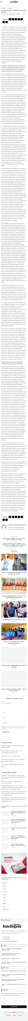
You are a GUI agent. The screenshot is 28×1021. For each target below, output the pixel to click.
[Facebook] (10, 1019)
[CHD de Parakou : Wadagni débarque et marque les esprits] (14, 655)
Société (4, 903)
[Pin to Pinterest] (19, 19)
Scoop (4, 900)
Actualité (5, 883)
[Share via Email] (6, 22)
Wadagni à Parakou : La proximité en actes (14, 619)
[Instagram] (14, 1019)
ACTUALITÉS (8, 1015)
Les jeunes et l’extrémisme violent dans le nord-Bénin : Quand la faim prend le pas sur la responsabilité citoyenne (13, 787)
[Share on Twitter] (16, 19)
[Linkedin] (16, 1019)
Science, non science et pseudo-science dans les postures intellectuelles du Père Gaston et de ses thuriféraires (13, 777)
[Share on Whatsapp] (21, 19)
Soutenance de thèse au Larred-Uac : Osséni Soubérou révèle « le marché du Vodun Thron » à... (12, 980)
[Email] (18, 1019)
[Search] (26, 1)
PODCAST (20, 1015)
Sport (4, 906)
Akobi (2, 781)
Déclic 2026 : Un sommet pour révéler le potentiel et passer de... (14, 642)
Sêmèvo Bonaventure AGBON (13, 13)
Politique (5, 894)
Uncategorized (6, 909)
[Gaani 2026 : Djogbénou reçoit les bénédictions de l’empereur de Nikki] (14, 562)
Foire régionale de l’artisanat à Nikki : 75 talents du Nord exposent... (14, 689)
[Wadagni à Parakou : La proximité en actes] (14, 609)
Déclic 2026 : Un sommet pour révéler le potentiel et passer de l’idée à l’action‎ (18, 837)
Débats (4, 889)
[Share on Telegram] (3, 22)
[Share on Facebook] (13, 19)
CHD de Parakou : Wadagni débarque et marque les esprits (14, 666)
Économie (5, 891)
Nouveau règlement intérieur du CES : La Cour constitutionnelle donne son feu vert (18, 821)
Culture (4, 886)
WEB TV (14, 1015)
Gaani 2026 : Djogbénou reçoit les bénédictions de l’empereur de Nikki (14, 573)
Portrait (4, 897)
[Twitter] (12, 1019)
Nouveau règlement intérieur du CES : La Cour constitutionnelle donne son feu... (14, 596)
